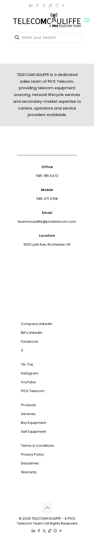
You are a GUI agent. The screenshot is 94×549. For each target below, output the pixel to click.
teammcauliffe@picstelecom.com (47, 221)
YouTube (28, 382)
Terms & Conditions (37, 445)
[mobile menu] (87, 20)
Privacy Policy (32, 454)
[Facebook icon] (37, 5)
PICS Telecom (32, 390)
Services (28, 413)
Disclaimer (30, 463)
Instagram (29, 373)
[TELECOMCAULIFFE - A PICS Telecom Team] (47, 20)
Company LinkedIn (36, 323)
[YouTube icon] (64, 5)
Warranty (29, 472)
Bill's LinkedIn (31, 332)
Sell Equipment (33, 431)
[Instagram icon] (57, 5)
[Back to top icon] (47, 507)
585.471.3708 (47, 198)
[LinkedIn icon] (31, 5)
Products (28, 405)
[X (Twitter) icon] (44, 5)
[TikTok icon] (50, 5)
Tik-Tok (27, 364)
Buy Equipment (33, 422)
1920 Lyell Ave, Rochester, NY (47, 244)
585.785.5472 (47, 175)
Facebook (29, 341)
